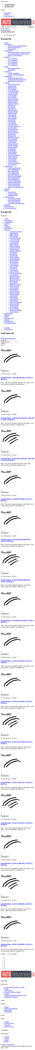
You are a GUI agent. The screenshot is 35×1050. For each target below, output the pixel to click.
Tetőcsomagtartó (9, 197)
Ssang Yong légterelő (14, 155)
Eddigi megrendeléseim (11, 1008)
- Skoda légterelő (13, 299)
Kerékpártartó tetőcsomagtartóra (17, 79)
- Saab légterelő (13, 296)
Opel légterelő (12, 142)
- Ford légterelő (13, 255)
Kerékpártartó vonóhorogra (15, 81)
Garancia (6, 993)
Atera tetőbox (12, 192)
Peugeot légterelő (13, 144)
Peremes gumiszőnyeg (14, 47)
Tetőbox (6, 190)
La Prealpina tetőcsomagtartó (16, 203)
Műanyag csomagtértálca (15, 55)
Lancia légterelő (12, 124)
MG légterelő (11, 134)
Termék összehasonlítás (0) (8, 338)
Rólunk (6, 989)
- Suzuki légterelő (13, 305)
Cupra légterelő (12, 95)
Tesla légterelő (12, 160)
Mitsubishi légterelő (13, 137)
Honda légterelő (12, 110)
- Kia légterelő (12, 268)
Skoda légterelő (12, 152)
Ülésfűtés (7, 205)
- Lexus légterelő (13, 275)
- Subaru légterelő (13, 304)
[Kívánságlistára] (1, 408)
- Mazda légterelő (13, 278)
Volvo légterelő (12, 164)
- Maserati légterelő (14, 276)
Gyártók (6, 1022)
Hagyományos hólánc (14, 68)
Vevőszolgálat (8, 990)
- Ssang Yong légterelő (15, 302)
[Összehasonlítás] (1, 369)
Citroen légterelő (12, 94)
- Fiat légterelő (12, 254)
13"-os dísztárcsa (13, 58)
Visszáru (6, 1036)
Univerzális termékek (10, 208)
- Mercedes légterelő (14, 280)
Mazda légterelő (12, 131)
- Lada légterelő (13, 270)
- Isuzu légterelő (13, 262)
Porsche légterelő (13, 145)
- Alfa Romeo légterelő (15, 231)
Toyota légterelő (12, 161)
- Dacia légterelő (13, 244)
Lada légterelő (12, 123)
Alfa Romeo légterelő (14, 84)
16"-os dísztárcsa (13, 63)
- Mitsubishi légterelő (14, 284)
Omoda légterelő (12, 140)
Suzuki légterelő (12, 158)
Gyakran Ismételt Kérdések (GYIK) (14, 987)
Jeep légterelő (12, 120)
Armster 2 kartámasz (14, 73)
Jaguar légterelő (12, 118)
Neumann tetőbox (13, 193)
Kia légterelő (11, 121)
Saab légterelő (12, 148)
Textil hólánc (11, 70)
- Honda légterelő (13, 257)
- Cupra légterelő (13, 243)
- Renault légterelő (13, 294)
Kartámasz (7, 71)
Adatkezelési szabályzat (11, 997)
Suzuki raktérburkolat (14, 184)
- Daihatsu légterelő (14, 247)
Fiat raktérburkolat (13, 171)
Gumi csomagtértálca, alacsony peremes (19, 52)
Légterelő (7, 83)
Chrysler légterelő (13, 92)
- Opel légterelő (13, 289)
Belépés (6, 14)
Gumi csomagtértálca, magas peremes (18, 54)
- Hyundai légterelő (14, 259)
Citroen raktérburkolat (14, 168)
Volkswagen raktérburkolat (15, 187)
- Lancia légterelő (13, 272)
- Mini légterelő (13, 283)
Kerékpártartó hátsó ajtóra (15, 78)
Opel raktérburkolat (13, 179)
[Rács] (1, 337)
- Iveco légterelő (13, 263)
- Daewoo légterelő (14, 246)
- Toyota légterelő (13, 308)
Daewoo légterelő (13, 99)
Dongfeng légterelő (13, 103)
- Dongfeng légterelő (14, 251)
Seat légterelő (12, 150)
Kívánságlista (8, 1012)
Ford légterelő (12, 108)
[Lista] (3, 337)
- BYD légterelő (13, 236)
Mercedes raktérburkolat (15, 176)
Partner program (8, 1026)
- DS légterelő (12, 252)
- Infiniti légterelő (13, 260)
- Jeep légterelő (13, 267)
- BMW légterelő (13, 235)
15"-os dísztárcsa (13, 62)
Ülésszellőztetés (8, 206)
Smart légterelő (12, 153)
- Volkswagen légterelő (15, 310)
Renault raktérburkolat (14, 182)
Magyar (12, 4)
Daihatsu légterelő (13, 100)
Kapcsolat (7, 1025)
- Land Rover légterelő (15, 273)
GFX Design (10, 1044)
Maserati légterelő (13, 129)
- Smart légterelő (13, 300)
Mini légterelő (12, 136)
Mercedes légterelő (13, 132)
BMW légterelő (12, 87)
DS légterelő (11, 105)
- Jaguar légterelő (13, 265)
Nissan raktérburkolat (14, 177)
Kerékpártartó (8, 76)
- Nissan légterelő (13, 286)
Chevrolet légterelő (13, 91)
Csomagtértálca (8, 50)
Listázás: (3, 343)
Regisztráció (7, 13)
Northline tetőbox (13, 195)
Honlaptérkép (8, 1010)
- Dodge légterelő (13, 249)
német (11, 6)
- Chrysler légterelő (14, 239)
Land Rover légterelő (14, 126)
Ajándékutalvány (9, 1023)
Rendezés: (4, 340)
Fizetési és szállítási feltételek (12, 992)
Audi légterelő (12, 86)
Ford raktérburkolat (13, 173)
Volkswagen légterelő (14, 163)
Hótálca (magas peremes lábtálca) (17, 46)
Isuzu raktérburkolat (13, 174)
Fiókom (6, 1007)
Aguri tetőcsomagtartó (14, 198)
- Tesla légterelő (13, 307)
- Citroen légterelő (13, 241)
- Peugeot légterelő (14, 291)
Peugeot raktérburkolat (14, 181)
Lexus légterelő (12, 128)
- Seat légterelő (12, 297)
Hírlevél (6, 1038)
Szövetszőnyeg (12, 49)
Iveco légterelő (12, 116)
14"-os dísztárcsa (13, 60)
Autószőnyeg (8, 44)
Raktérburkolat (8, 166)
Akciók (6, 1040)
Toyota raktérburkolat (14, 185)
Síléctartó (7, 189)
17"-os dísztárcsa (13, 65)
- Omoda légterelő (13, 288)
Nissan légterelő (12, 139)
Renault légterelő (13, 147)
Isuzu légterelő (12, 115)
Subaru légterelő (12, 156)
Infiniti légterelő (12, 113)
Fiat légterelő (11, 107)
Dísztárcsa (7, 57)
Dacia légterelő (12, 97)
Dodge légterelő (12, 102)
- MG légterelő (12, 281)
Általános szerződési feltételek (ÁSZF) (15, 995)
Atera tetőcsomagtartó (14, 200)
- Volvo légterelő (13, 312)
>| (4, 968)
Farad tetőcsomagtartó (14, 201)
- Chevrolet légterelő (14, 238)
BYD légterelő (12, 89)
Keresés (31, 26)
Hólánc (6, 66)
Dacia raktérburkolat (13, 169)
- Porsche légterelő (13, 292)
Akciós (6, 42)
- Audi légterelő (13, 233)
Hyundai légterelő (13, 111)
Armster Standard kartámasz (16, 75)
